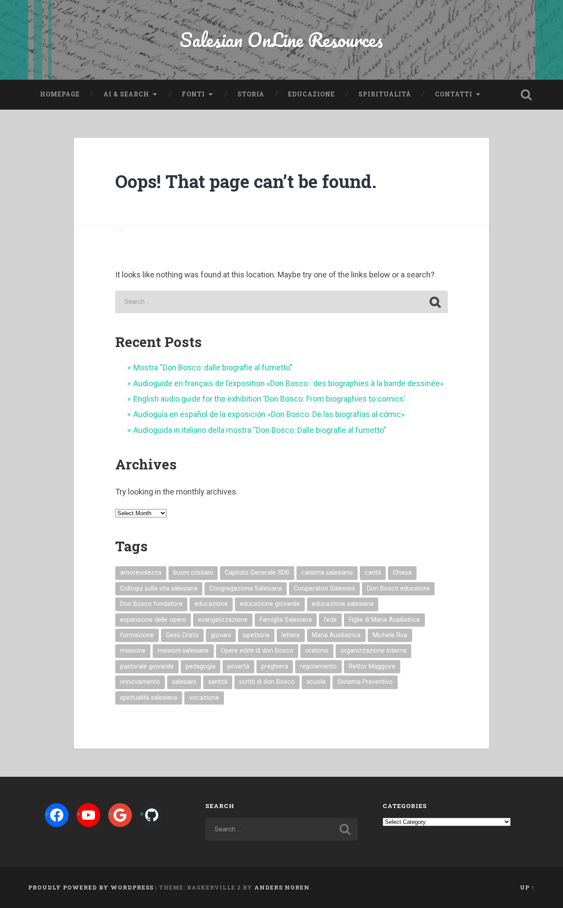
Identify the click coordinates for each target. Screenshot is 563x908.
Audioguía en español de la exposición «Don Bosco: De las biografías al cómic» (269, 414)
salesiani (184, 682)
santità (217, 682)
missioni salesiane (183, 650)
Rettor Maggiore (372, 666)
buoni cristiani (193, 572)
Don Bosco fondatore (151, 604)
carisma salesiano (327, 572)
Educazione (311, 94)
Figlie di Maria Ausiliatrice (384, 620)
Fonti (193, 94)
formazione (137, 635)
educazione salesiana (342, 604)
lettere (291, 635)
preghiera (274, 666)
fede (330, 620)
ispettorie (256, 635)
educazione (211, 604)
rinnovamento (140, 682)
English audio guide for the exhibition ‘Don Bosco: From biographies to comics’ (269, 398)
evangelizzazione (223, 620)
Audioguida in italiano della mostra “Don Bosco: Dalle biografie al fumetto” (259, 430)
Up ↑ (527, 887)
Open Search (526, 95)
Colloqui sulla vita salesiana (158, 588)
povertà (238, 666)
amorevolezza (140, 572)
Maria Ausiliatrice (336, 635)
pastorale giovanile (147, 666)
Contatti (453, 94)
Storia (251, 94)
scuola (316, 682)
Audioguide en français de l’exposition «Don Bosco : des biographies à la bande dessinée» (288, 383)
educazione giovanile (270, 604)
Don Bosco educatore (398, 588)
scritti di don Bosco (267, 682)
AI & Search (126, 94)
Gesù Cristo (182, 635)
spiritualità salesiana (148, 697)
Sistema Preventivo (365, 682)
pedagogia (201, 666)
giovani (221, 635)
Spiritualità (384, 94)
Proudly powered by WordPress (91, 887)
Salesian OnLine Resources (281, 39)
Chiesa (402, 572)
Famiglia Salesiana (286, 620)
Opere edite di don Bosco (257, 650)
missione (133, 650)
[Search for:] (281, 302)
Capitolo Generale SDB (257, 572)
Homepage (60, 94)
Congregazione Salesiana (245, 588)
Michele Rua (390, 635)
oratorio (317, 650)
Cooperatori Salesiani (324, 588)
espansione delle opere (153, 620)
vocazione (204, 697)
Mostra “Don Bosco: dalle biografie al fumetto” (212, 367)
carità (373, 572)
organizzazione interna (373, 650)
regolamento (318, 666)
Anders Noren (282, 887)
